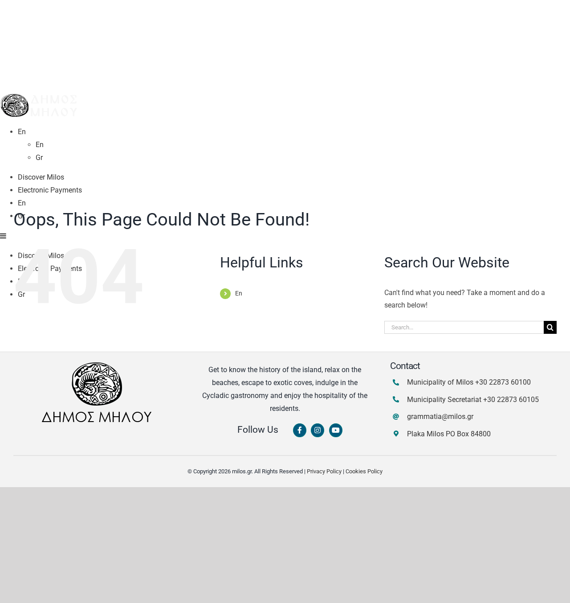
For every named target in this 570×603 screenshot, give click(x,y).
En (238, 293)
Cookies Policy (364, 471)
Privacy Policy (324, 471)
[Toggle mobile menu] (3, 235)
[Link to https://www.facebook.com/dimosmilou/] (299, 430)
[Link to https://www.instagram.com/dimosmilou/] (317, 430)
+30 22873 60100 (503, 382)
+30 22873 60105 (511, 399)
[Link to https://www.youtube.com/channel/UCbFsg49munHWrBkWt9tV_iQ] (335, 430)
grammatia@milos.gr (440, 416)
